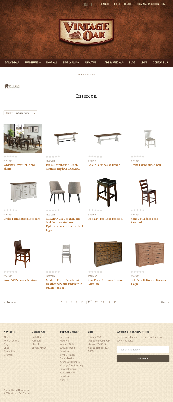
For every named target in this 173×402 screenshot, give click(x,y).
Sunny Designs (68, 358)
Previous (11, 302)
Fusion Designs (68, 369)
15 (115, 302)
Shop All (51, 62)
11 (89, 302)
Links (144, 62)
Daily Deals (12, 62)
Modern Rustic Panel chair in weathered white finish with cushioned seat (64, 283)
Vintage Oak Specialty (71, 365)
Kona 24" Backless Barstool (105, 219)
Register (153, 4)
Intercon (91, 74)
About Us (91, 62)
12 (96, 302)
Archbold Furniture (70, 362)
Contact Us (160, 62)
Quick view (23, 135)
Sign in (141, 4)
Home (81, 74)
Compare (22, 141)
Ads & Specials (114, 62)
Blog (132, 62)
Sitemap (8, 355)
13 (102, 302)
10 (82, 302)
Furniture (31, 62)
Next (164, 302)
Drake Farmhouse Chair (146, 165)
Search (104, 4)
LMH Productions (23, 390)
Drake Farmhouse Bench (104, 165)
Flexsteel (64, 340)
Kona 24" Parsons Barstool (21, 280)
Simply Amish (71, 62)
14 (108, 302)
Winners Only (67, 344)
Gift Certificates (123, 4)
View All (64, 379)
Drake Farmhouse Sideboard (22, 219)
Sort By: (9, 113)
